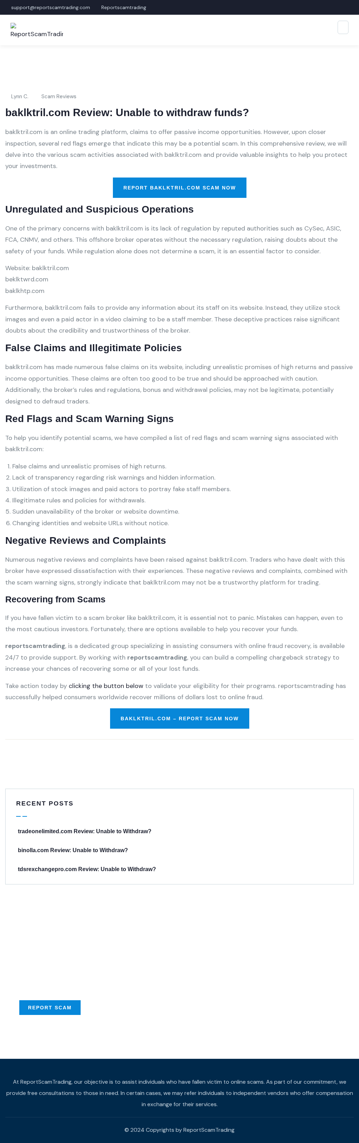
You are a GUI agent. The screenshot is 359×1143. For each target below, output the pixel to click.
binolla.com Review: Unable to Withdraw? (73, 850)
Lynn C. (19, 96)
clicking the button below (106, 686)
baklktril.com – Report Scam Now (180, 718)
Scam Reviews (58, 96)
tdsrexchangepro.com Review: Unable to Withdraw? (87, 869)
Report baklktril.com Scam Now (179, 187)
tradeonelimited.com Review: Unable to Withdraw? (84, 831)
